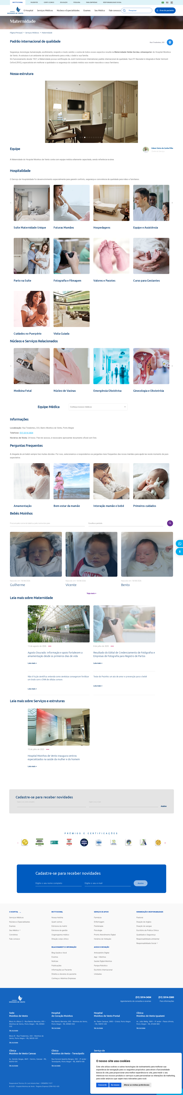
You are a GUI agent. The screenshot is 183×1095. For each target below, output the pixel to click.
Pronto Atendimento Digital (105, 935)
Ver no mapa (13, 1030)
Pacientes (34, 2)
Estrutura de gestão (59, 930)
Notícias (55, 961)
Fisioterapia (98, 926)
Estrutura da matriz (59, 926)
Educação (63, 2)
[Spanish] (171, 2)
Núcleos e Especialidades (68, 10)
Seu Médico (99, 10)
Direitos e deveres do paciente (64, 974)
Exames (87, 10)
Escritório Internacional (103, 970)
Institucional (17, 2)
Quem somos (57, 922)
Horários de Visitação (102, 939)
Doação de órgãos (143, 922)
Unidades (98, 974)
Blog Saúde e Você (59, 953)
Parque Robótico (100, 965)
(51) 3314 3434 (26, 433)
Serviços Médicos (45, 10)
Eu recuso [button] (115, 1085)
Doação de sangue (144, 926)
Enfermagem (99, 922)
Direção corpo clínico (60, 939)
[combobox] (98, 407)
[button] (80, 137)
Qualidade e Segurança (145, 935)
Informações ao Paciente (62, 970)
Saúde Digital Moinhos (103, 961)
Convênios (13, 935)
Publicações (56, 965)
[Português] (162, 2)
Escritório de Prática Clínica (147, 930)
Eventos (55, 957)
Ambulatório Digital (101, 953)
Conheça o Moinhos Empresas (64, 978)
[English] (167, 2)
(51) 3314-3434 (143, 997)
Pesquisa (76, 2)
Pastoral (139, 917)
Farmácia (97, 917)
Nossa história (57, 917)
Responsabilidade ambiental (147, 939)
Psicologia (98, 930)
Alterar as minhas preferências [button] (136, 1085)
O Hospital (28, 10)
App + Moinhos (100, 957)
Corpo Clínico (49, 2)
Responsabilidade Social (112, 2)
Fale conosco (115, 10)
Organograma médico (60, 935)
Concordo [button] (102, 1085)
